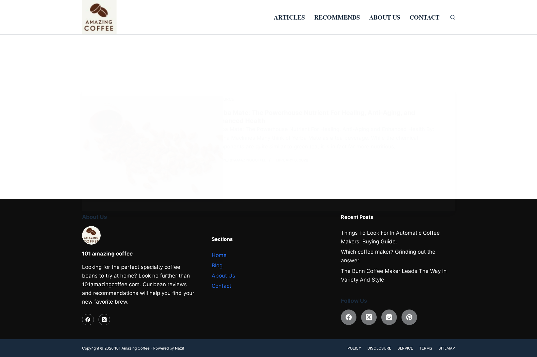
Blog (217, 265)
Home (219, 255)
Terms (425, 348)
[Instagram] (389, 317)
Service (405, 348)
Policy (354, 348)
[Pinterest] (409, 317)
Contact (424, 17)
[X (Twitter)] (104, 320)
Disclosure (379, 348)
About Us (384, 17)
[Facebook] (88, 320)
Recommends (337, 17)
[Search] (452, 17)
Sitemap (446, 348)
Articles (289, 17)
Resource (223, 99)
